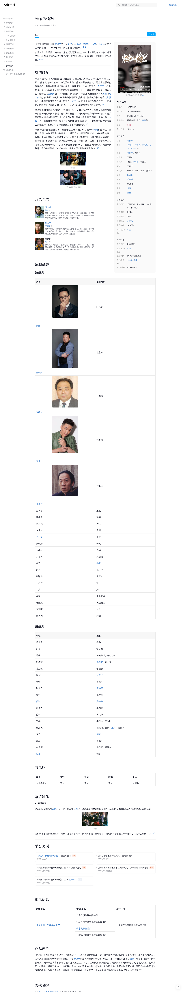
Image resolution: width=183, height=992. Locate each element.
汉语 (129, 125)
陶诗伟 (130, 175)
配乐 (38, 754)
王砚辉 (137, 145)
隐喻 (132, 958)
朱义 (94, 43)
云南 (54, 808)
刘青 (129, 188)
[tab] (37, 35)
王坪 (113, 727)
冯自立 (99, 662)
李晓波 (145, 145)
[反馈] (178, 987)
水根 (105, 93)
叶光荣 (48, 207)
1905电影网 (132, 260)
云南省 (130, 221)
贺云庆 (130, 145)
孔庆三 (134, 148)
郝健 (129, 192)
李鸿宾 (99, 688)
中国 (129, 229)
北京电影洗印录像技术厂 (48, 925)
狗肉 (96, 129)
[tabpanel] (95, 506)
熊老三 (48, 223)
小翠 (98, 563)
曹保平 (130, 141)
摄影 (38, 701)
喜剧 (144, 120)
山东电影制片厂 (83, 928)
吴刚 (70, 43)
